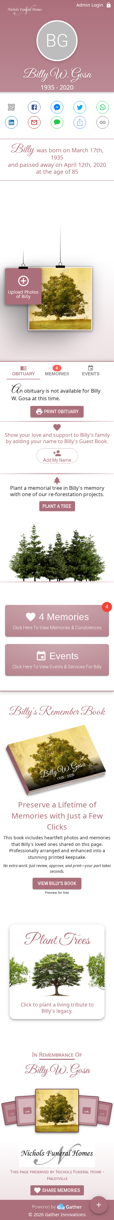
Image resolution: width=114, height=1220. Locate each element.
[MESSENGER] (57, 107)
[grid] (57, 281)
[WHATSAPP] (102, 107)
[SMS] (57, 122)
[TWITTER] (79, 107)
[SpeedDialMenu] (99, 1205)
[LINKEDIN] (11, 122)
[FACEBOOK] (34, 107)
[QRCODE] (11, 107)
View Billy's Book (57, 883)
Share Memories (60, 1190)
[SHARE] (79, 122)
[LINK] (102, 122)
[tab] (23, 371)
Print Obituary (61, 411)
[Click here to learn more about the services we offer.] (57, 1155)
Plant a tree (56, 506)
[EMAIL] (34, 122)
